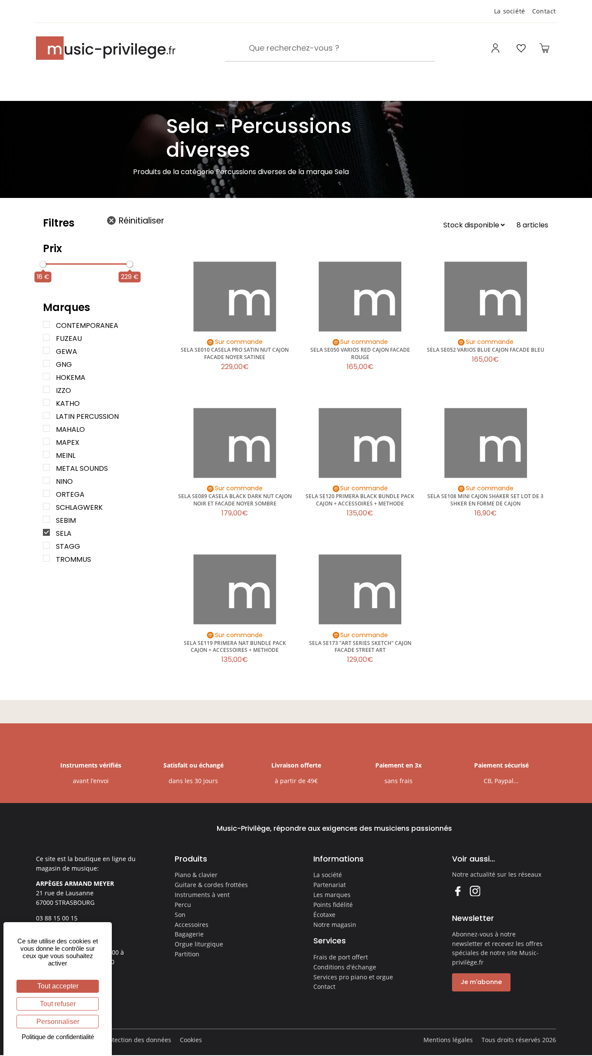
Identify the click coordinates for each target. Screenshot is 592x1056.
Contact (544, 11)
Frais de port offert (340, 957)
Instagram (474, 890)
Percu (183, 905)
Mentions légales (448, 1040)
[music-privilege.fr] (106, 48)
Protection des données (137, 1040)
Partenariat (329, 885)
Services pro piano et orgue (353, 977)
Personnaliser (57, 1021)
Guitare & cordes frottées (211, 885)
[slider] (43, 264)
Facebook (457, 890)
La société (509, 11)
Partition (187, 954)
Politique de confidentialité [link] (58, 1036)
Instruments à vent (202, 895)
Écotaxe (324, 914)
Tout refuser (58, 1003)
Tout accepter (57, 986)
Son (180, 914)
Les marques (332, 895)
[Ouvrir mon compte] (496, 48)
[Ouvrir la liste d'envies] (521, 48)
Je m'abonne (481, 982)
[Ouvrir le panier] (544, 48)
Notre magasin (334, 924)
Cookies (191, 1040)
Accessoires (191, 924)
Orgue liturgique (199, 944)
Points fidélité (333, 905)
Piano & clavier (196, 875)
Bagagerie (189, 934)
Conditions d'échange (344, 967)
